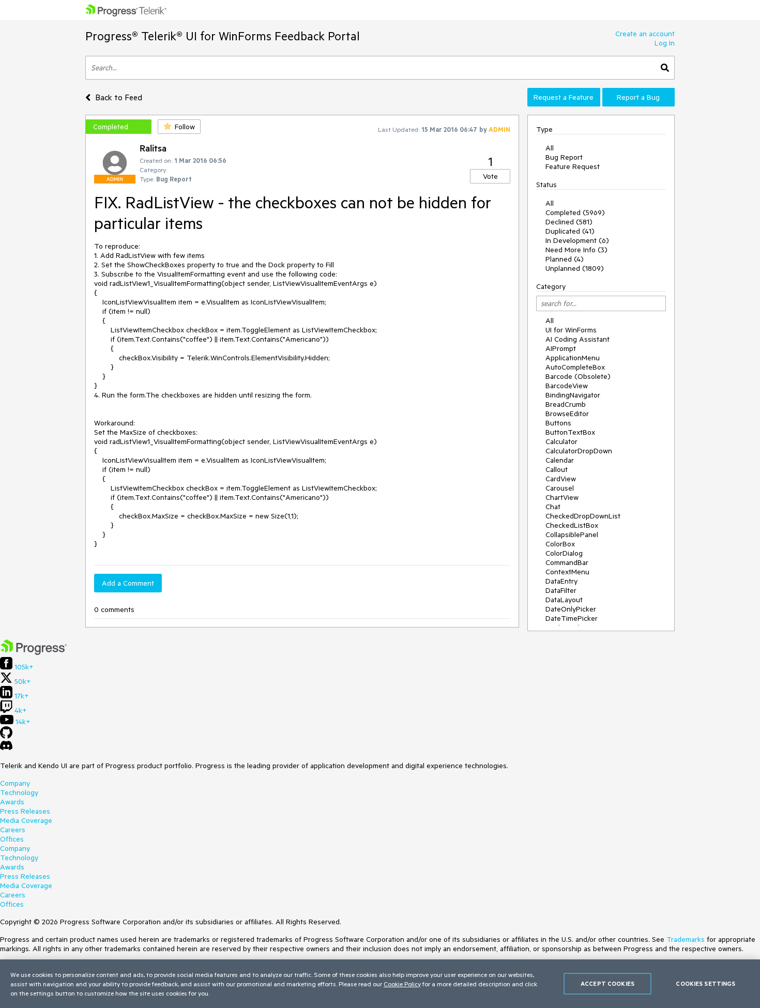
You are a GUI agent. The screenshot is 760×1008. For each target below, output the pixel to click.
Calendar (559, 460)
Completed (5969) (575, 212)
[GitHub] (6, 736)
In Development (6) (577, 240)
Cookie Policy (402, 984)
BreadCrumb (565, 404)
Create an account (645, 33)
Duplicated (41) (570, 231)
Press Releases (25, 811)
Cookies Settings (705, 983)
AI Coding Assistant (577, 339)
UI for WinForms (571, 329)
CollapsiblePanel (571, 534)
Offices (12, 839)
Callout (556, 469)
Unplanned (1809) (574, 268)
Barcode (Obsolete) (578, 376)
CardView (560, 478)
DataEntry (561, 581)
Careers (12, 829)
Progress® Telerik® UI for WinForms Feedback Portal (222, 35)
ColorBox (560, 543)
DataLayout (564, 599)
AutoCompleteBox (575, 367)
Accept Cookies (607, 983)
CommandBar (566, 562)
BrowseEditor (567, 413)
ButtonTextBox (570, 432)
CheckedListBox (571, 525)
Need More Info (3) (576, 249)
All (549, 147)
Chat (552, 506)
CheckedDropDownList (582, 516)
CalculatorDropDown (578, 450)
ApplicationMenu (572, 357)
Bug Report (564, 157)
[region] (380, 983)
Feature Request (572, 166)
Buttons (558, 422)
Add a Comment (128, 583)
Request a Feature (564, 97)
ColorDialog (564, 553)
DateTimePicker (571, 618)
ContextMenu (567, 571)
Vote (490, 176)
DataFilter (560, 590)
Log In (665, 43)
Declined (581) (568, 221)
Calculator (561, 441)
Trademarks (685, 939)
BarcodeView (566, 385)
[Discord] (6, 748)
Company (15, 783)
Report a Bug (638, 97)
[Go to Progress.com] (33, 652)
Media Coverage (26, 820)
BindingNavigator (572, 395)
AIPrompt (560, 348)
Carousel (559, 488)
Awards (12, 801)
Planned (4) (564, 259)
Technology (19, 792)
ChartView (562, 497)
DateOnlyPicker (570, 609)
